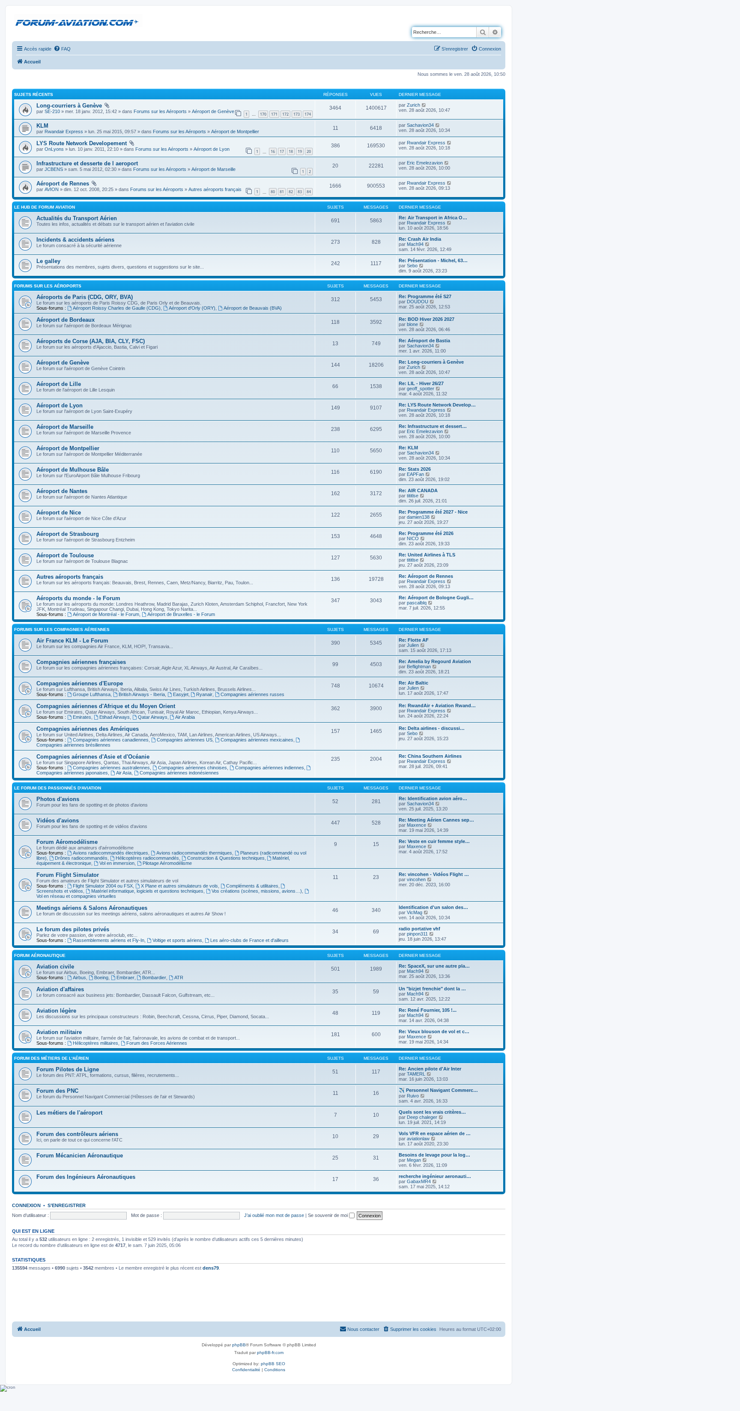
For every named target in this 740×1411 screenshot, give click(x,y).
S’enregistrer (67, 1205)
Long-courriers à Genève (69, 105)
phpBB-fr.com (270, 1352)
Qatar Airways (152, 717)
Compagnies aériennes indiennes (269, 767)
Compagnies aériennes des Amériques (87, 729)
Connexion (26, 1205)
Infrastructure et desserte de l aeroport (87, 163)
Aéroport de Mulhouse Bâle (72, 469)
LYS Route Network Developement (81, 143)
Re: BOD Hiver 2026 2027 (426, 319)
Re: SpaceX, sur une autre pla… (434, 966)
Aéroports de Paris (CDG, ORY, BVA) (84, 297)
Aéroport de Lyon (212, 149)
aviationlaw (418, 1138)
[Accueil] (78, 21)
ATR (178, 977)
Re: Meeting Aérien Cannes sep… (436, 819)
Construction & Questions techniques (226, 858)
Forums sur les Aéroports (160, 111)
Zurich (413, 105)
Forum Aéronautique (40, 955)
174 (307, 114)
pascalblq (417, 602)
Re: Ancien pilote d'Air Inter (430, 1068)
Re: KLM (408, 447)
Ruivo (413, 1095)
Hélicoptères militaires (95, 1043)
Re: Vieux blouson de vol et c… (434, 1031)
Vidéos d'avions (57, 820)
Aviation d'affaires (60, 989)
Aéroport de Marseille (213, 169)
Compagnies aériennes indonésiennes (179, 772)
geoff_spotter (420, 388)
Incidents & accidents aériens (75, 239)
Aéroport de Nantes (61, 491)
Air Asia (123, 772)
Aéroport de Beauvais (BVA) (253, 308)
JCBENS (54, 169)
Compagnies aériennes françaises (81, 662)
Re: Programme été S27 (425, 296)
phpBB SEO (273, 1363)
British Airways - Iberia (142, 694)
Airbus (79, 977)
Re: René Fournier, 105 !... (428, 1010)
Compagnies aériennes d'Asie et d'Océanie (92, 756)
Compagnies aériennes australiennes (111, 767)
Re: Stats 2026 (415, 469)
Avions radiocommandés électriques (110, 852)
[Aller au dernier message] (424, 105)
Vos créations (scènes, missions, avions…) (257, 891)
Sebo (412, 265)
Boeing (101, 977)
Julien (413, 645)
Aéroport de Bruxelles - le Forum (181, 614)
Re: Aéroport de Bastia (424, 340)
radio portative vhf (419, 928)
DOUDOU (417, 301)
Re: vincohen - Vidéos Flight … (434, 874)
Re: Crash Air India (420, 239)
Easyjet (180, 694)
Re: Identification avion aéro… (433, 798)
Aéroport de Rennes (62, 183)
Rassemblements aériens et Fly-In (108, 940)
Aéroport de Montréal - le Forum (106, 614)
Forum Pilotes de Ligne (67, 1069)
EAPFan (415, 474)
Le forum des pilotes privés (72, 929)
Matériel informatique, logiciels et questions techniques (147, 891)
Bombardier (154, 977)
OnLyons (54, 149)
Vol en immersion (116, 863)
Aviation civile (55, 966)
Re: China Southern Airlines (430, 756)
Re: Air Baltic (413, 682)
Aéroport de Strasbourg (67, 534)
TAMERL (416, 1073)
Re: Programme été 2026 (426, 533)
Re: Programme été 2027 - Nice (433, 511)
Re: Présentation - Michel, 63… (433, 260)
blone (412, 324)
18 (291, 151)
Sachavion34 (420, 125)
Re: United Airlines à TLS (427, 554)
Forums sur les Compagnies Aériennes (62, 629)
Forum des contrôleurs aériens (77, 1134)
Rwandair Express (64, 131)
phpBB (239, 1344)
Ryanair (204, 694)
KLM (42, 126)
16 (273, 151)
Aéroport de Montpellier (235, 131)
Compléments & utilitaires (252, 885)
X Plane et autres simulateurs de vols (179, 885)
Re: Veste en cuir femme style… (434, 841)
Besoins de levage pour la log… (434, 1154)
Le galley (48, 261)
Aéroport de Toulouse (65, 555)
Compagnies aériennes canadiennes (111, 739)
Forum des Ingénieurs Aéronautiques (85, 1177)
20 (309, 151)
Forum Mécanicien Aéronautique (79, 1155)
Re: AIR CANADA (418, 490)
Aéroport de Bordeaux (65, 320)
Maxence (416, 825)
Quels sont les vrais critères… (432, 1112)
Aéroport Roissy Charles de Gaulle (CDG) (117, 308)
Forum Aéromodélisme (67, 842)
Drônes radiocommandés (81, 858)
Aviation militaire (59, 1032)
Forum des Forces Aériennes (156, 1043)
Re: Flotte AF (414, 640)
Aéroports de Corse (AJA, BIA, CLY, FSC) (90, 341)
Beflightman (419, 666)
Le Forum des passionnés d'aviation (57, 788)
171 (274, 114)
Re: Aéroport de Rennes (426, 576)
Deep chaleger (422, 1117)
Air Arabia (185, 717)
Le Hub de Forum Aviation (44, 207)
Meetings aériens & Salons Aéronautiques (91, 908)
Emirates (82, 717)
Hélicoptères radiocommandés (147, 858)
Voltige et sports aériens (177, 940)
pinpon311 (417, 933)
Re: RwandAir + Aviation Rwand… (437, 705)
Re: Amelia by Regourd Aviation (435, 661)
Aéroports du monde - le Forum (78, 598)
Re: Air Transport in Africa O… (433, 217)
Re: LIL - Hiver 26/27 (421, 383)
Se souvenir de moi (328, 1215)
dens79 (211, 1267)
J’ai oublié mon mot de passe (274, 1215)
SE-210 (52, 111)
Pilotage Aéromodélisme (167, 863)
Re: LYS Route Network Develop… (437, 404)
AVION (52, 189)
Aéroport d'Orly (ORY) (192, 308)
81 (282, 191)
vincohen (416, 879)
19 (300, 151)
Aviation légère (56, 1010)
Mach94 (415, 244)
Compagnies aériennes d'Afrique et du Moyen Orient (105, 706)
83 (300, 191)
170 (263, 114)
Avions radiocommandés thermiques (194, 852)
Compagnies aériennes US (184, 739)
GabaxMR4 (419, 1181)
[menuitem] (62, 49)
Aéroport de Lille (58, 384)
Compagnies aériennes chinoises (192, 767)
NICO (413, 538)
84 (309, 191)
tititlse (412, 495)
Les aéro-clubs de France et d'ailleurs (249, 940)
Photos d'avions (57, 799)
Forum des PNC (57, 1091)
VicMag (414, 912)
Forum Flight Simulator (67, 875)
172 (285, 114)
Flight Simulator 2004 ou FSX (103, 885)
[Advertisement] (259, 1297)
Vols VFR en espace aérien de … (435, 1133)
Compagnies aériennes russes (252, 694)
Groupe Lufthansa (91, 694)
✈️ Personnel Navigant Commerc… (438, 1090)
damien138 (418, 517)
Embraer (125, 977)
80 (273, 191)
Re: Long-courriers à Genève (431, 362)
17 (282, 151)
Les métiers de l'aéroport (69, 1112)
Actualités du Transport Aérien (76, 218)
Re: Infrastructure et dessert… (433, 426)
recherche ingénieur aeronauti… (435, 1176)
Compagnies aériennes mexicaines (257, 739)
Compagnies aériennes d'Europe (79, 683)
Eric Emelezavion (425, 162)
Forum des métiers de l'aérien (51, 1058)
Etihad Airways (114, 717)
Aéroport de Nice (58, 512)
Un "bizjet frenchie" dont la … (432, 988)
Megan (414, 1160)
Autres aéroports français (215, 189)
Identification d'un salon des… (433, 907)
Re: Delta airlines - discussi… (432, 728)
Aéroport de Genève (213, 111)
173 (296, 114)
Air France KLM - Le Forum (72, 640)
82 (291, 191)
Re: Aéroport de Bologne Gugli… (436, 597)
